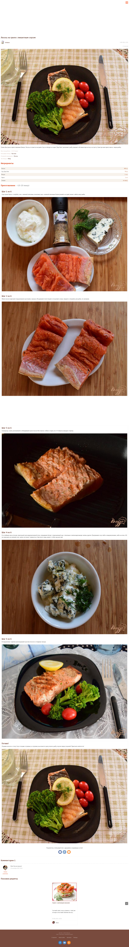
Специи (3, 180)
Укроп (3, 177)
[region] (64, 19)
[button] (126, 2)
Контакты (69, 937)
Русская (14, 153)
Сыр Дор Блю (5, 171)
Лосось (16, 156)
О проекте (54, 937)
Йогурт (3, 174)
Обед (9, 158)
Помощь (75, 937)
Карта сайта (62, 937)
